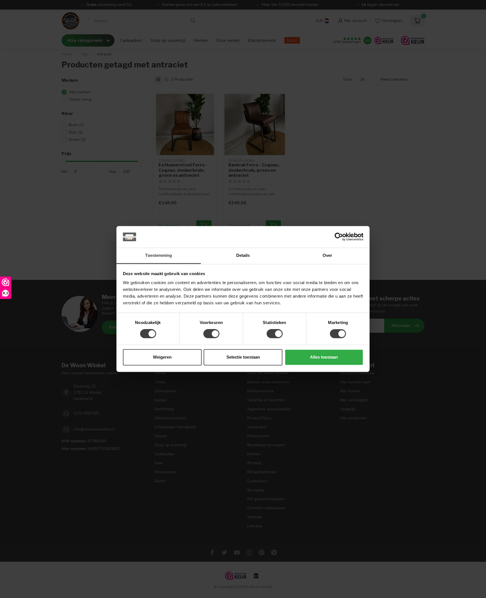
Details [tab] (243, 255)
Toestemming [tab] (158, 255)
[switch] (211, 333)
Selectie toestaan (243, 357)
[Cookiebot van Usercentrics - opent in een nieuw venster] (338, 237)
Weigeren (162, 357)
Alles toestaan (324, 357)
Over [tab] (327, 255)
